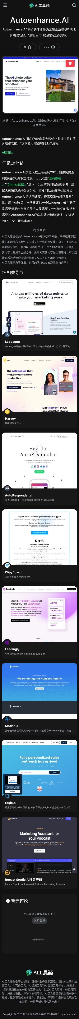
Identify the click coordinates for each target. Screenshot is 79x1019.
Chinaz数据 (15, 184)
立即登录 (39, 921)
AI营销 (6, 152)
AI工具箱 (27, 1014)
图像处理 (44, 120)
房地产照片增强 (64, 120)
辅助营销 (38, 125)
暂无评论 (19, 900)
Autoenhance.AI (23, 120)
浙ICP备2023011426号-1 (45, 1014)
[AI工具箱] (39, 5)
